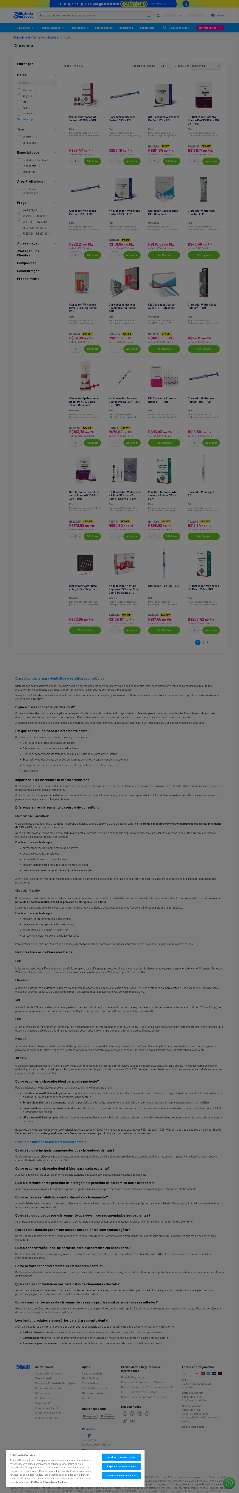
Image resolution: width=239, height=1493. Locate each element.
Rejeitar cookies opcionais (121, 1466)
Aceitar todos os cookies (121, 1457)
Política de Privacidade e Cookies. (49, 1481)
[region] (75, 1468)
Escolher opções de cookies (121, 1475)
